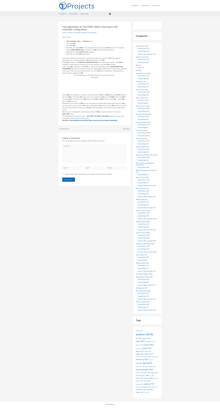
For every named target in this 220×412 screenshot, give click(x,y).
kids (151, 359)
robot (147, 381)
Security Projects (141, 221)
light (145, 366)
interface (155, 356)
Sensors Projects (141, 233)
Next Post (126, 129)
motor (146, 372)
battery (146, 338)
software (146, 387)
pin (152, 375)
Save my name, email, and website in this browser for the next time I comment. (88, 174)
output (154, 372)
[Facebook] (110, 14)
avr (139, 338)
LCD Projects (140, 130)
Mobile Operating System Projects (146, 170)
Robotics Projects (141, 210)
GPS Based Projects (142, 114)
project (148, 378)
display (148, 354)
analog (139, 330)
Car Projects (139, 81)
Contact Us (135, 5)
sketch (139, 387)
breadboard (150, 341)
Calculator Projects (141, 73)
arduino (144, 334)
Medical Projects (141, 147)
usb (150, 389)
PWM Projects (140, 199)
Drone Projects (140, 98)
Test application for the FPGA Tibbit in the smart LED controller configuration (94, 120)
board (140, 341)
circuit (148, 345)
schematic (139, 384)
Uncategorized (140, 288)
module (139, 372)
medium (151, 366)
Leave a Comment (67, 32)
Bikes (137, 65)
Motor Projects (140, 177)
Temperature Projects (142, 277)
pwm (156, 378)
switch (154, 387)
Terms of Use (156, 5)
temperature (141, 389)
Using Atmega (142, 51)
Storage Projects (141, 263)
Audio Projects (140, 46)
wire (146, 392)
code (146, 348)
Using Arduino (142, 48)
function (139, 356)
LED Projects (140, 138)
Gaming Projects (141, 106)
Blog (137, 70)
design (140, 351)
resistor (139, 381)
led (147, 363)
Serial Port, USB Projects (143, 244)
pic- (146, 375)
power (139, 378)
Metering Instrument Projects (145, 155)
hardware (147, 356)
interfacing (142, 359)
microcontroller (144, 370)
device (148, 351)
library (139, 366)
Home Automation (141, 122)
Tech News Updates (80, 32)
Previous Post (64, 129)
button (139, 345)
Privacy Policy (145, 5)
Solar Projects (140, 255)
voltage (140, 392)
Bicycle (140, 67)
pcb (139, 375)
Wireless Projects (141, 302)
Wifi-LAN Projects (141, 291)
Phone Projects (140, 188)
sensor (149, 384)
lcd (139, 363)
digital (140, 354)
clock (138, 348)
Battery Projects (141, 57)
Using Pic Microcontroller (145, 54)
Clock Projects (140, 89)
